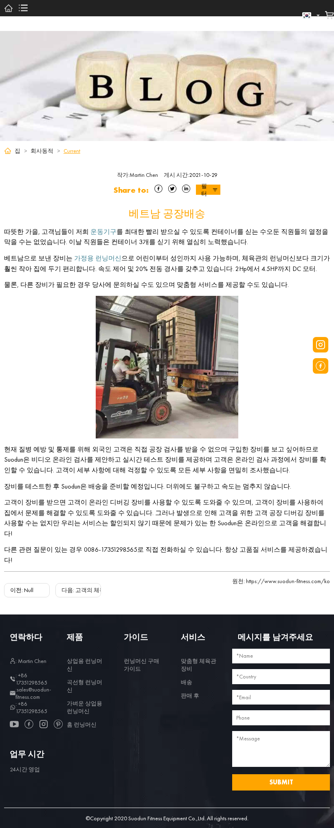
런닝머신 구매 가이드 (141, 664)
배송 (186, 682)
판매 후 (190, 695)
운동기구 (103, 231)
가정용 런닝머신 (97, 258)
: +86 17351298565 (31, 679)
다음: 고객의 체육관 (86, 590)
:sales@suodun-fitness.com (33, 693)
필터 (204, 190)
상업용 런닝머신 (84, 664)
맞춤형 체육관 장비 (198, 664)
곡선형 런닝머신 (84, 686)
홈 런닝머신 (82, 724)
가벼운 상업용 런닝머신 (84, 707)
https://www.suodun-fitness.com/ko (281, 581)
